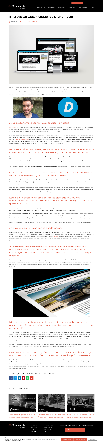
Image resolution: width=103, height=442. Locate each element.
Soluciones (34, 431)
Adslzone (55, 236)
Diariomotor (13, 127)
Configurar (92, 439)
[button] (46, 7)
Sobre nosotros (48, 427)
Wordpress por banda (22, 139)
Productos (33, 429)
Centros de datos (48, 425)
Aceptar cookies (67, 439)
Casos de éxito (47, 429)
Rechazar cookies (80, 439)
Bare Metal (34, 427)
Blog (45, 431)
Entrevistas (23, 22)
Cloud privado (34, 425)
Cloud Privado (33, 22)
